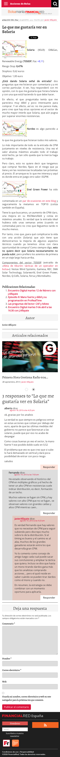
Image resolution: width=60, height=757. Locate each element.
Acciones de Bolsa (20, 3)
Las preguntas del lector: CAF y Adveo (28, 303)
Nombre (7, 658)
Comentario (8, 623)
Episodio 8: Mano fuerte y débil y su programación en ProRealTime (27, 298)
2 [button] (33, 389)
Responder (49, 467)
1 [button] (26, 389)
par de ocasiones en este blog (39, 200)
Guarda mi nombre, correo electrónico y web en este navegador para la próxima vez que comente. (26, 698)
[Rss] (45, 725)
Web (4, 681)
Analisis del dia (10, 19)
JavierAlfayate (22, 518)
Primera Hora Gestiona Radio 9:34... (25, 377)
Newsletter (15, 723)
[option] (30, 363)
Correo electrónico (11, 670)
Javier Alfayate (51, 20)
